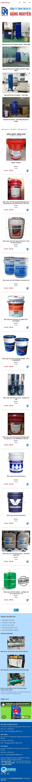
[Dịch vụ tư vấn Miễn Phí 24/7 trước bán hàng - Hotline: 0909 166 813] (16, 679)
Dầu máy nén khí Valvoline (16, 515)
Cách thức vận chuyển (8, 625)
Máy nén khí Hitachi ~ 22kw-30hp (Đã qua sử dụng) (16, 120)
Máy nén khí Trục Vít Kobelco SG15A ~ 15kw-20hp (16, 44)
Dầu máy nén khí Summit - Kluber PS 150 (16, 398)
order (27, 171)
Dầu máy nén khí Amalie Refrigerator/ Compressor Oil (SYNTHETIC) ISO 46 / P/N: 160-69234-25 (16, 202)
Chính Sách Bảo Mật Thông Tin (10, 630)
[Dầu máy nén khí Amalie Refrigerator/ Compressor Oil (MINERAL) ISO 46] (16, 424)
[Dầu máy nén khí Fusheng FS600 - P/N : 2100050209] (16, 346)
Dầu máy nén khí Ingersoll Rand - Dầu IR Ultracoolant (16, 242)
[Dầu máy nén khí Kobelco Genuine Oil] (16, 267)
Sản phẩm (13, 129)
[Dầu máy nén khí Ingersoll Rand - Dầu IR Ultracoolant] (16, 228)
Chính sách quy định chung (9, 627)
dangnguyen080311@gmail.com (13, 743)
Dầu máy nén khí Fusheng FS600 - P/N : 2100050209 (16, 359)
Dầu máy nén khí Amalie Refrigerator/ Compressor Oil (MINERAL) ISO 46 (16, 437)
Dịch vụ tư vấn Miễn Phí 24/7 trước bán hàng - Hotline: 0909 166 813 (14, 689)
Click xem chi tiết (6, 761)
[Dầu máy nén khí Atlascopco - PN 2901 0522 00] (16, 541)
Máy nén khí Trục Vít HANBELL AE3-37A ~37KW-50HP (16, 69)
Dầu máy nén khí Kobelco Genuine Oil (16, 280)
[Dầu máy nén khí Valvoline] (16, 502)
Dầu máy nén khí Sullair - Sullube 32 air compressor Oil (16, 592)
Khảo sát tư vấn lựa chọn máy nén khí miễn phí (14, 651)
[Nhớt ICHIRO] (16, 150)
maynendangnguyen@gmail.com (14, 731)
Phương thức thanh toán (8, 622)
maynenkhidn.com (16, 778)
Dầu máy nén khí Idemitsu (16, 476)
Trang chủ (6, 129)
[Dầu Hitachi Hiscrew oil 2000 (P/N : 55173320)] (16, 306)
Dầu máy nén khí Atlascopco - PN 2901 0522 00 (16, 554)
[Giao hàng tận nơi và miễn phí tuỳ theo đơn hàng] (16, 661)
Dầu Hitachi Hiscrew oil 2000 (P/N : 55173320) (16, 320)
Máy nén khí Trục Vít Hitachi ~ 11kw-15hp (16, 95)
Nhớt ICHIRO (16, 163)
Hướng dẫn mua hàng (8, 620)
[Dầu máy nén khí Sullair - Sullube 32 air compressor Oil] (16, 579)
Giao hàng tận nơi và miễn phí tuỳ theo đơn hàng (15, 670)
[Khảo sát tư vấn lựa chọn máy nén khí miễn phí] (16, 642)
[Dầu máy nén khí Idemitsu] (16, 463)
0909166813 (10, 729)
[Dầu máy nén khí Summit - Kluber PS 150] (16, 385)
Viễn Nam (3, 780)
